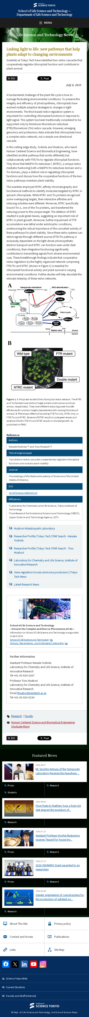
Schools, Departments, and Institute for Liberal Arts (37, 643)
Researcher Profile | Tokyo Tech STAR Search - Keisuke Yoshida (45, 538)
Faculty (29, 716)
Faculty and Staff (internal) (21, 995)
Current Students (15, 987)
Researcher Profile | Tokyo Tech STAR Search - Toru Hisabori (43, 550)
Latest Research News (26, 584)
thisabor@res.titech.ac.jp (31, 693)
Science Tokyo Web (16, 978)
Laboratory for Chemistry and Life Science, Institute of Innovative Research (46, 562)
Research (16, 716)
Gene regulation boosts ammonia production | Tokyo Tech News (46, 574)
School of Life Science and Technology (29, 639)
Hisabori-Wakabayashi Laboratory (34, 528)
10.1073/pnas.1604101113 (23, 492)
